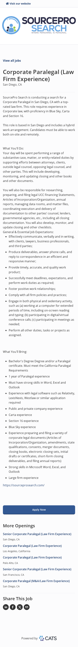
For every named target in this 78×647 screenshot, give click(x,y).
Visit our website (20, 3)
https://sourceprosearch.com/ (23, 485)
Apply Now (39, 509)
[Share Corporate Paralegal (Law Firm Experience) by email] (27, 607)
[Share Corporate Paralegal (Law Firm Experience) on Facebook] (13, 607)
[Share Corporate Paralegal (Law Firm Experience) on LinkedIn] (6, 607)
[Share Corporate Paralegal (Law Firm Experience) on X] (20, 607)
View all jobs (12, 61)
